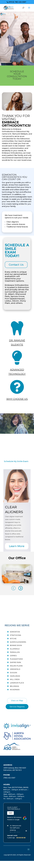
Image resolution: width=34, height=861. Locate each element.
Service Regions (17, 706)
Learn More (16, 546)
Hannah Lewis (12, 835)
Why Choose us (17, 398)
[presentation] (13, 588)
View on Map (17, 700)
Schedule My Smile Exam (16, 461)
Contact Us (16, 264)
